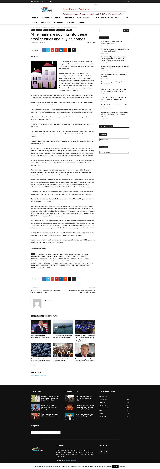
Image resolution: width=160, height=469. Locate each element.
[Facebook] (125, 1)
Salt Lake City (47, 263)
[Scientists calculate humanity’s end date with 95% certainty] (63, 350)
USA (64, 29)
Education (68, 17)
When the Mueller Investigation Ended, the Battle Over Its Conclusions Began (45, 291)
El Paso (68, 256)
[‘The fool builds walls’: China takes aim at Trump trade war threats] (35, 416)
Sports (34, 22)
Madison (55, 258)
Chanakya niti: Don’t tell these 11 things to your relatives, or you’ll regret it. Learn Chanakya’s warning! (114, 114)
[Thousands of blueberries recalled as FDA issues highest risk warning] (41, 350)
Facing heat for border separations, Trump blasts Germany (49, 407)
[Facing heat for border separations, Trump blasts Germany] (35, 407)
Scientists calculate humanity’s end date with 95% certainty (114, 75)
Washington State (84, 265)
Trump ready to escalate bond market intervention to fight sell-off (112, 42)
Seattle (71, 263)
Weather (70, 22)
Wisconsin (33, 267)
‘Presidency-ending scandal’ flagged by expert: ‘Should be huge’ (114, 83)
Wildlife (81, 22)
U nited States (35, 265)
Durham (55, 256)
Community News (35, 256)
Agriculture (33, 356)
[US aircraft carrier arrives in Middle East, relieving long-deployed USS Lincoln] (63, 327)
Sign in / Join (49, 1)
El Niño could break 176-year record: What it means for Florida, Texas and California (113, 90)
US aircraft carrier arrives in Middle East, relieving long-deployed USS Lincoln (62, 337)
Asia (54, 333)
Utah (77, 265)
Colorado (77, 254)
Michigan (73, 258)
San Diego (55, 263)
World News (58, 22)
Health (94, 17)
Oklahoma (68, 261)
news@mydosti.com (70, 460)
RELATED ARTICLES (37, 316)
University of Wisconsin (46, 265)
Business (35, 17)
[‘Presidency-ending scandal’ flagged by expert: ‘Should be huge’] (85, 350)
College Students (69, 254)
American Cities (40, 254)
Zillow (48, 267)
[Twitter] (128, 1)
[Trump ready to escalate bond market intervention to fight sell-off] (41, 327)
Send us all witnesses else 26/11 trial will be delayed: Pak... (84, 398)
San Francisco (63, 263)
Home (32, 27)
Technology (45, 22)
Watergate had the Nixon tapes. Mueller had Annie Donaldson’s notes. (82, 291)
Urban (56, 265)
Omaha (85, 261)
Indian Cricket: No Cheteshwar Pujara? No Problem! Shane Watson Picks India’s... (50, 398)
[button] (127, 18)
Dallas (43, 256)
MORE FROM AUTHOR (51, 316)
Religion (114, 17)
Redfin (40, 263)
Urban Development (65, 265)
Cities (61, 254)
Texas (91, 263)
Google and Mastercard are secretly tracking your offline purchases (84, 416)
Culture (57, 17)
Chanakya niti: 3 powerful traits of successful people (114, 106)
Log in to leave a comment (38, 375)
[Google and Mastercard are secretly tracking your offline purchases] (69, 416)
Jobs (50, 258)
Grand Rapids (84, 256)
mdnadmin (35, 42)
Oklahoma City (77, 261)
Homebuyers (34, 258)
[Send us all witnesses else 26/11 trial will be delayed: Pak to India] (69, 398)
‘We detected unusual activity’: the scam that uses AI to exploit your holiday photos (114, 98)
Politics (104, 17)
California (55, 254)
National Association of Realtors (39, 261)
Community (46, 17)
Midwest (80, 258)
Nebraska (52, 261)
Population (34, 263)
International (52, 29)
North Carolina (60, 261)
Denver (49, 256)
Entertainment (82, 17)
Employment (75, 256)
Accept (115, 466)
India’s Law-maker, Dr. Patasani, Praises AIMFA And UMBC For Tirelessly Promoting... (85, 407)
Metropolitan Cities (64, 258)
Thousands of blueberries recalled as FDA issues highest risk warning (115, 67)
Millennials (86, 258)
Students (77, 263)
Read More (122, 466)
